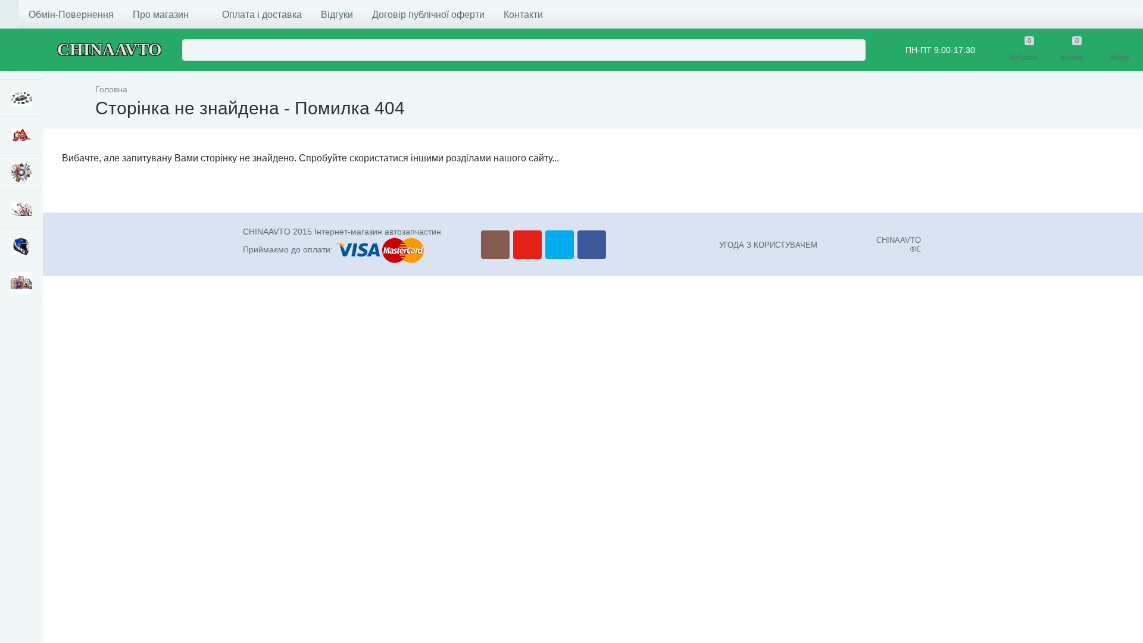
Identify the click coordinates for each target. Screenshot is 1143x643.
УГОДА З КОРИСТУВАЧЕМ (768, 245)
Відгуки (337, 15)
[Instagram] (495, 244)
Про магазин (161, 15)
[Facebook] (591, 244)
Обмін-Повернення (71, 15)
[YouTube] (527, 244)
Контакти (523, 15)
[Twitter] (559, 244)
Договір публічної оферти (428, 15)
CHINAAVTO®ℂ (898, 245)
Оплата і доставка (262, 15)
